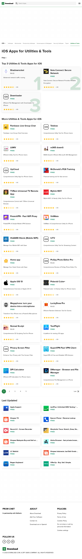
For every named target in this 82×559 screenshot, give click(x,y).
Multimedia (18, 43)
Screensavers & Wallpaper (44, 43)
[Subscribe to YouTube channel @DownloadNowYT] (13, 541)
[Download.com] (7, 3)
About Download (35, 513)
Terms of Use (61, 517)
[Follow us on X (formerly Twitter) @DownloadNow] (8, 541)
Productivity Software (29, 43)
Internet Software (8, 43)
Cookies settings (62, 530)
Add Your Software (36, 517)
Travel (67, 43)
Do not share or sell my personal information (65, 525)
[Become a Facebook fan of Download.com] (4, 541)
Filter (4, 58)
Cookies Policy (62, 521)
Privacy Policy (61, 513)
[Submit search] (16, 3)
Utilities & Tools (74, 43)
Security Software (58, 43)
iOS (3, 43)
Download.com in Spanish (38, 524)
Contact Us (33, 521)
